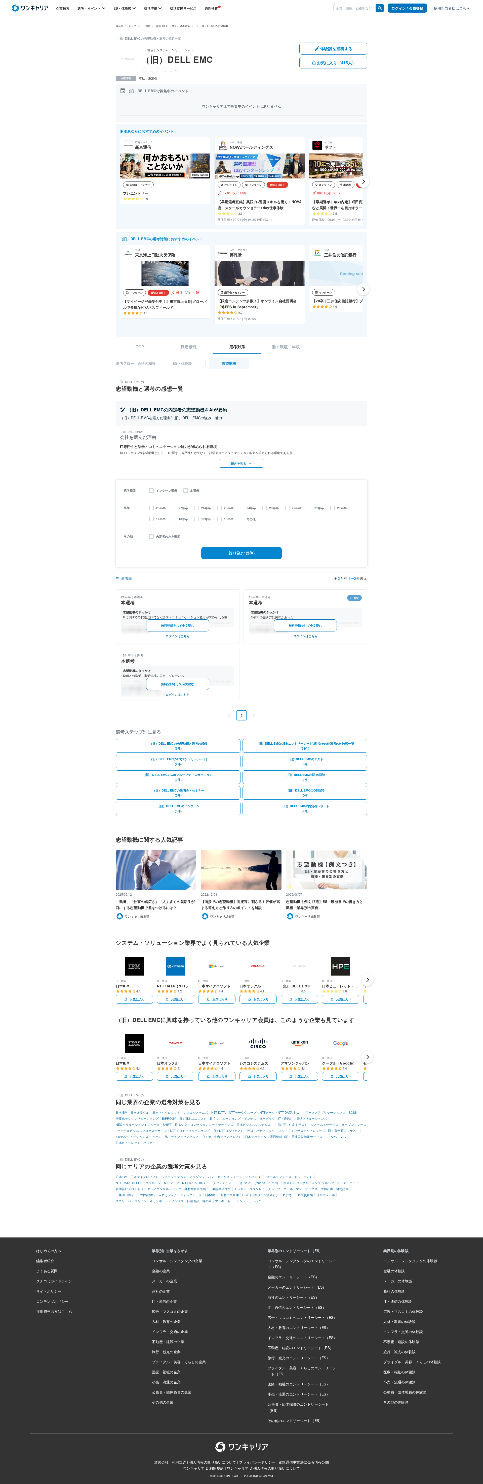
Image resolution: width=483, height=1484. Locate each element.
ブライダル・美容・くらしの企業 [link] (179, 1361)
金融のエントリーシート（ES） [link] (293, 1276)
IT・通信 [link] (145, 26)
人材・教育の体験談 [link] (399, 1321)
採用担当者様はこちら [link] (452, 8)
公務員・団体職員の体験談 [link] (404, 1392)
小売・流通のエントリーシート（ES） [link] (299, 1394)
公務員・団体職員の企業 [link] (171, 1392)
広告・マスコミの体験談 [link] (403, 1311)
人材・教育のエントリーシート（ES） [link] (299, 1327)
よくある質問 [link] (47, 1270)
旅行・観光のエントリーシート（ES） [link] (299, 1357)
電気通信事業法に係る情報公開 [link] (303, 1462)
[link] (30, 8)
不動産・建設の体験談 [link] (401, 1341)
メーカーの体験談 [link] (397, 1280)
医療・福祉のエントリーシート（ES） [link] (299, 1383)
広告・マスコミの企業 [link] (170, 1311)
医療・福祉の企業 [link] (166, 1371)
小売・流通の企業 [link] (166, 1381)
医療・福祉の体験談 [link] (399, 1371)
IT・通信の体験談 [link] (397, 1301)
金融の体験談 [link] (394, 1270)
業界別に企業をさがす (170, 1250)
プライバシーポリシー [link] (257, 1462)
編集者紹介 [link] (45, 1260)
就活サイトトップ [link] (126, 26)
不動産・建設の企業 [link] (168, 1341)
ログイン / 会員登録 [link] (407, 8)
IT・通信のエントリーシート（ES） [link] (297, 1307)
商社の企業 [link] (161, 1291)
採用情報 (189, 347)
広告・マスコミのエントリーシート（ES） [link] (302, 1317)
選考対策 (237, 347)
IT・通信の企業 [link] (164, 1301)
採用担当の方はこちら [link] (54, 1311)
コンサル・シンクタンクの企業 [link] (177, 1260)
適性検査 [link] (211, 8)
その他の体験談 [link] (396, 1402)
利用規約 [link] (179, 1462)
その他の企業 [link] (163, 1402)
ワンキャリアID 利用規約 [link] (203, 1468)
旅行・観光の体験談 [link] (399, 1351)
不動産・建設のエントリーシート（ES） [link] (300, 1347)
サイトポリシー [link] (48, 1291)
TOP (140, 347)
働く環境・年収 (286, 347)
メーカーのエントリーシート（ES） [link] (297, 1287)
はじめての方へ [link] (48, 1250)
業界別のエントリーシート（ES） (295, 1250)
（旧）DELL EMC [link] (165, 26)
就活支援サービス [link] (183, 8)
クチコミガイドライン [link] (54, 1280)
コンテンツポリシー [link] (52, 1301)
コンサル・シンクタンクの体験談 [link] (410, 1260)
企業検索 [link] (62, 8)
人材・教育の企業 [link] (166, 1321)
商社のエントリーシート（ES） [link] (293, 1297)
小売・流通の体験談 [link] (399, 1381)
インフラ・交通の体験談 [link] (403, 1331)
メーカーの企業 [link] (164, 1280)
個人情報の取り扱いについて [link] (212, 1462)
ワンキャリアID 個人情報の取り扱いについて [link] (263, 1468)
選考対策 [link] (185, 26)
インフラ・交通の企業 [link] (170, 1331)
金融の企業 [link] (161, 1270)
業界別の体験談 (396, 1250)
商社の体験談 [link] (394, 1291)
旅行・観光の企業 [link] (166, 1351)
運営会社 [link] (161, 1462)
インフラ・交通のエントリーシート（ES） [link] (302, 1337)
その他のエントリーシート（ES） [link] (295, 1420)
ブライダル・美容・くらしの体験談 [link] (412, 1361)
